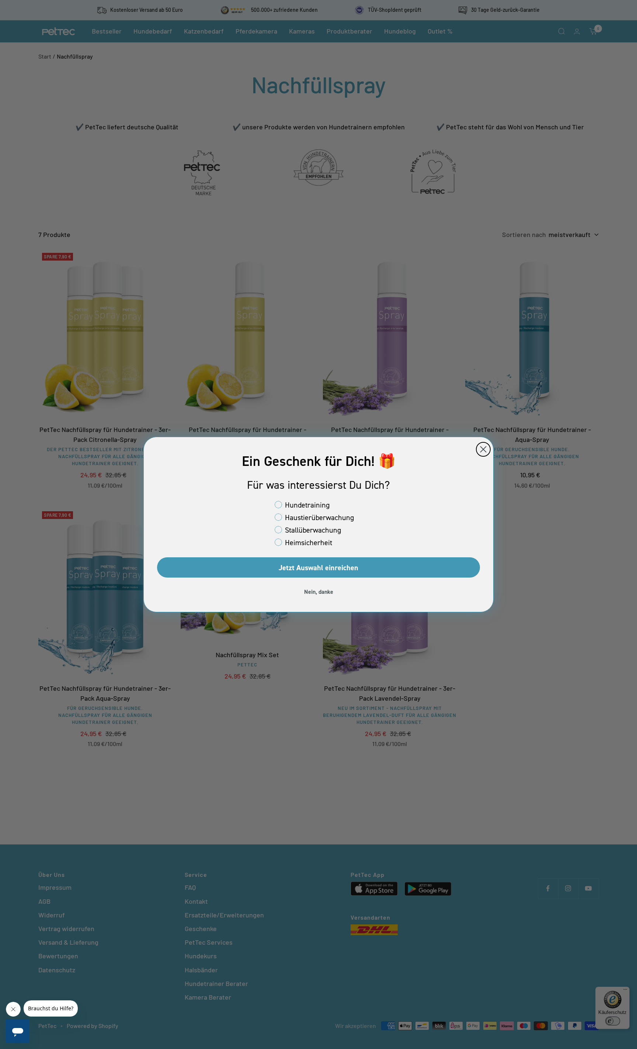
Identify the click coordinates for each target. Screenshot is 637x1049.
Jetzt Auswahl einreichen (318, 567)
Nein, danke (318, 592)
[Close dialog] (483, 449)
